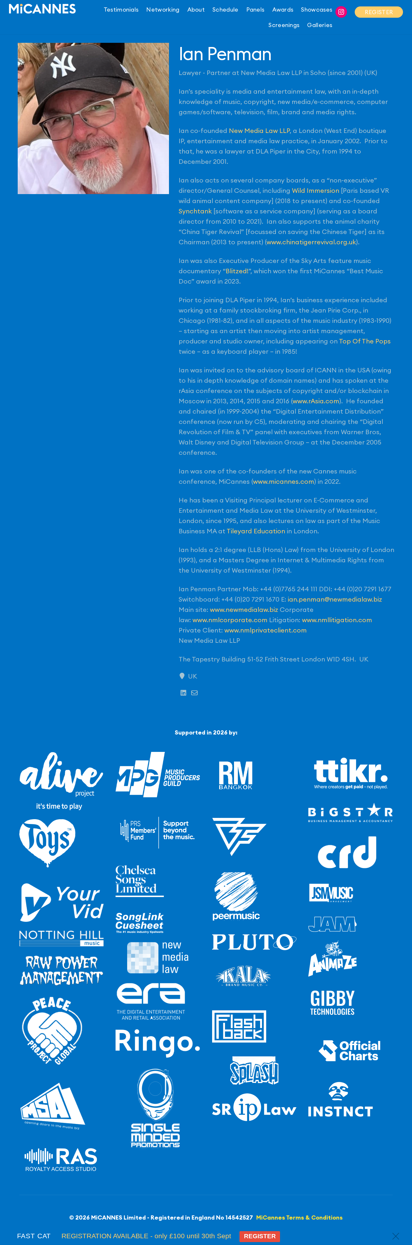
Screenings (283, 25)
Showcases (316, 9)
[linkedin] (183, 693)
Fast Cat (34, 1236)
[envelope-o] (194, 693)
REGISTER (379, 12)
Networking (162, 9)
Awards (283, 9)
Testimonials (121, 9)
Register (260, 1236)
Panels (255, 9)
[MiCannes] (42, 9)
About (196, 9)
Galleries (319, 25)
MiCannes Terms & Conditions (299, 1217)
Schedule (225, 9)
